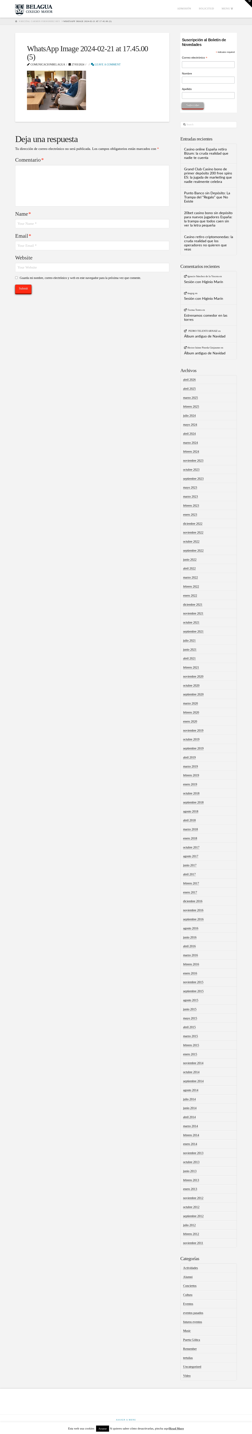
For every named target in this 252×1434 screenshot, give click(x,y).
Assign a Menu (126, 1420)
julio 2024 (189, 415)
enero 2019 (190, 784)
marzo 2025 (190, 397)
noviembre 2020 (193, 676)
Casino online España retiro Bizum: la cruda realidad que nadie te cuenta (206, 153)
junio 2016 (189, 937)
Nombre (187, 73)
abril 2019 (189, 757)
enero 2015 (190, 1054)
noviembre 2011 (193, 1243)
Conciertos (189, 1285)
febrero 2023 (191, 505)
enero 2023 (190, 514)
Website (23, 258)
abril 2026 (189, 379)
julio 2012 (189, 1225)
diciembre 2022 (192, 523)
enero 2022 (190, 595)
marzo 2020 (190, 703)
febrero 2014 (191, 1135)
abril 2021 (189, 658)
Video (187, 1375)
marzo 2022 (190, 577)
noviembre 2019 (193, 730)
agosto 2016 (190, 928)
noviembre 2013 (193, 1153)
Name (23, 214)
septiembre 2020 (193, 694)
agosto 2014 (190, 1090)
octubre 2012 (191, 1207)
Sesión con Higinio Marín (203, 282)
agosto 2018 (190, 811)
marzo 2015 (190, 1036)
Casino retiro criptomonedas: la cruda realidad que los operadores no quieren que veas (208, 243)
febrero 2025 (191, 406)
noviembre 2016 (193, 910)
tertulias (188, 1358)
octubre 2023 (191, 469)
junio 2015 (189, 1009)
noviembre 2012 (193, 1198)
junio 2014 (189, 1108)
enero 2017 (190, 892)
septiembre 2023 (193, 478)
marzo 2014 (190, 1126)
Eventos (188, 1304)
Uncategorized (192, 1366)
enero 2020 (190, 721)
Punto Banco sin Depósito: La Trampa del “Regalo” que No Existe (207, 197)
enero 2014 (190, 1144)
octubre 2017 (191, 847)
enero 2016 (190, 973)
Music (187, 1330)
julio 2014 (189, 1099)
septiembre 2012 (193, 1216)
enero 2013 (190, 1189)
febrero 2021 (191, 667)
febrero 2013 (191, 1180)
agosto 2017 (190, 856)
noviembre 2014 (193, 1063)
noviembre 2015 (193, 982)
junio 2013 (189, 1171)
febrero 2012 (191, 1234)
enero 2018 (190, 838)
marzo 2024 (190, 442)
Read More (176, 1428)
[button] (248, 3)
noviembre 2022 (193, 532)
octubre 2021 (191, 622)
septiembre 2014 (193, 1081)
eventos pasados (193, 1313)
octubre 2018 (191, 793)
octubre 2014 (191, 1072)
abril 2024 (189, 433)
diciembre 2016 (192, 901)
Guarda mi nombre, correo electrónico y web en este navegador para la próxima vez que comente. (80, 278)
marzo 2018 (190, 829)
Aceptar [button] (102, 1428)
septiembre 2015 (193, 991)
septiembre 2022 (193, 550)
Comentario (29, 160)
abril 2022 (189, 568)
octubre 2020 (191, 685)
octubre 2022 (191, 541)
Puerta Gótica (191, 1339)
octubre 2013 (191, 1162)
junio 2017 (189, 865)
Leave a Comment (107, 64)
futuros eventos (192, 1322)
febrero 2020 (191, 712)
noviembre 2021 (193, 613)
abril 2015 (189, 1027)
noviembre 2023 (193, 460)
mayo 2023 (190, 487)
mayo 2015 (190, 1018)
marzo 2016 (190, 955)
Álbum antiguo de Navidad (204, 336)
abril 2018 (189, 820)
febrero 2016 (191, 964)
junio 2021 (189, 649)
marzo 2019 (190, 766)
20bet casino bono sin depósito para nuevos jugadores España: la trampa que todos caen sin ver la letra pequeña (208, 219)
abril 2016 (189, 946)
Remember (190, 1349)
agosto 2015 (190, 1000)
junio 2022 (189, 559)
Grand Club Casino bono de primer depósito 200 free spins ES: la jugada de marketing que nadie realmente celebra (208, 175)
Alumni (188, 1277)
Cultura (187, 1294)
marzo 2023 (190, 496)
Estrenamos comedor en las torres (205, 317)
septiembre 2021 (193, 631)
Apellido (187, 89)
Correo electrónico (194, 58)
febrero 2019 (191, 775)
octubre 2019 (191, 739)
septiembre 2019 (193, 748)
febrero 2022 (191, 586)
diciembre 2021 (192, 604)
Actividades (190, 1268)
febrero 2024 (191, 451)
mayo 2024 (190, 424)
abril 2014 (189, 1117)
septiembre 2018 (193, 802)
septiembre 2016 (193, 919)
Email (23, 236)
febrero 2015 (191, 1045)
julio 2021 (189, 640)
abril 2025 (189, 388)
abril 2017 (189, 874)
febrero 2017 (191, 883)
